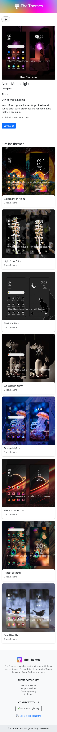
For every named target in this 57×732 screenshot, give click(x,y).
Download (8, 125)
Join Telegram (34, 715)
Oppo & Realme (28, 688)
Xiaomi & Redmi (28, 685)
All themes (28, 694)
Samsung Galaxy (28, 691)
